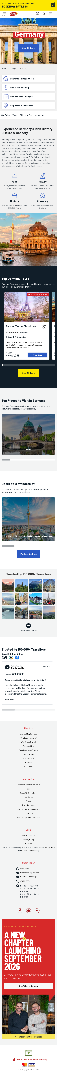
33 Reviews (24, 332)
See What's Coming (28, 986)
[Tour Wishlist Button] (44, 326)
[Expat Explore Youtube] (37, 910)
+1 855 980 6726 (27, 881)
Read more (9, 699)
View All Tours (29, 48)
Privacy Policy (49, 848)
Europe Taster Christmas (21, 326)
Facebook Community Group (28, 785)
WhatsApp (24, 868)
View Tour (37, 355)
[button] (28, 434)
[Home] (14, 14)
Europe (13, 68)
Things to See (26, 115)
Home (4, 68)
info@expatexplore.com (29, 872)
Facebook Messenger (28, 877)
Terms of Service (27, 850)
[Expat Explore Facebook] (17, 658)
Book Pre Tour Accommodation (28, 809)
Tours (14, 115)
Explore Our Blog (28, 554)
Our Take (5, 115)
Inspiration (40, 115)
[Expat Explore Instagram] (28, 910)
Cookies (28, 843)
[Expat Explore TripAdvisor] (4, 657)
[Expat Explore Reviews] (11, 658)
